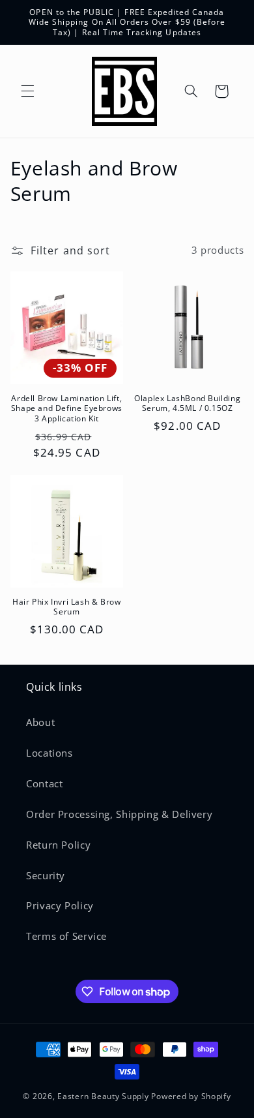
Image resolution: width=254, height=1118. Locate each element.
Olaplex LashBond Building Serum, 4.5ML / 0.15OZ (187, 403)
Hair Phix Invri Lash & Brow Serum (66, 607)
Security (45, 875)
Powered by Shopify (191, 1096)
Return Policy (58, 844)
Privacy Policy (60, 905)
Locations (49, 752)
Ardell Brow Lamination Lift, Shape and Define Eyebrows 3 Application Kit (66, 408)
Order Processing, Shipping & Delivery (119, 814)
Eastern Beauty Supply (102, 1096)
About (40, 722)
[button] (27, 91)
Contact (44, 783)
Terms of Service (66, 936)
